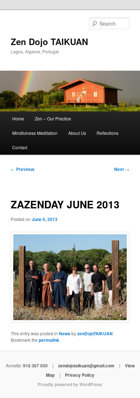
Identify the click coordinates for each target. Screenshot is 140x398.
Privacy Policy (79, 375)
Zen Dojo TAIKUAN (49, 41)
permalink (49, 340)
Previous (22, 169)
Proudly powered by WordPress (70, 384)
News (64, 333)
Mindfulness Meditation (34, 133)
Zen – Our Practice (53, 118)
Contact (19, 147)
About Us (77, 133)
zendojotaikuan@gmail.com (86, 365)
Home (18, 118)
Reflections (107, 133)
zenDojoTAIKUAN (95, 333)
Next (121, 169)
